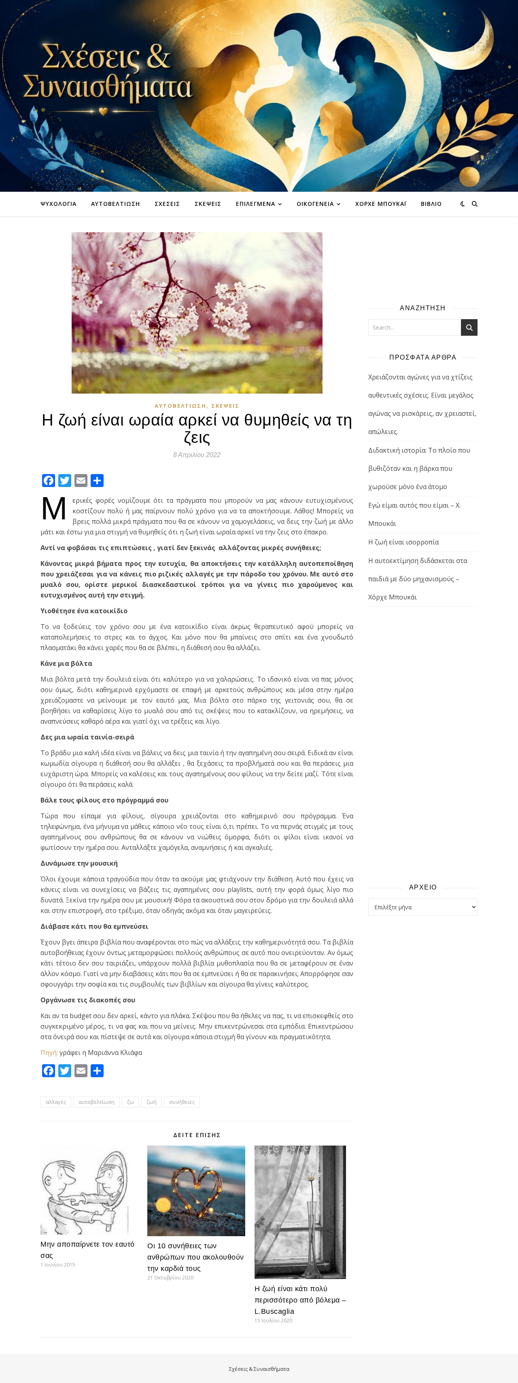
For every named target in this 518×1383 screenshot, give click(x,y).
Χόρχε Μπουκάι (380, 204)
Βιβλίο (431, 204)
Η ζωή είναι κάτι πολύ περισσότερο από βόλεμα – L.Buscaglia (300, 1300)
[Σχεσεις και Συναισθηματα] (259, 96)
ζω (130, 1102)
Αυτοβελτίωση (115, 204)
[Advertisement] (423, 744)
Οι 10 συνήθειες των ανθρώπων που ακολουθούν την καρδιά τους (195, 1257)
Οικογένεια (315, 204)
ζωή (151, 1102)
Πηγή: (49, 1052)
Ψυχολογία (58, 204)
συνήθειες (182, 1102)
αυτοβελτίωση (97, 1102)
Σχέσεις (167, 204)
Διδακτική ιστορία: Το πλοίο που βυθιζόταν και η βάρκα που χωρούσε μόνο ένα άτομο (419, 468)
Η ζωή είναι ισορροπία (403, 542)
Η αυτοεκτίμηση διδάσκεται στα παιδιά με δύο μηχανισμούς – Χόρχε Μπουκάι (417, 578)
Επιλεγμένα (255, 204)
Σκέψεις (208, 204)
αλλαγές (56, 1102)
